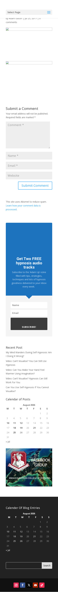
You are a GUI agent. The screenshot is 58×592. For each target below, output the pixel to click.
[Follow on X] (29, 585)
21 (34, 427)
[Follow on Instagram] (16, 585)
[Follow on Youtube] (35, 585)
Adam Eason (15, 18)
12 (21, 423)
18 (14, 427)
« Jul (8, 441)
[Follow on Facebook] (22, 585)
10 (8, 423)
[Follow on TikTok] (41, 585)
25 (14, 432)
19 (21, 427)
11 (14, 423)
